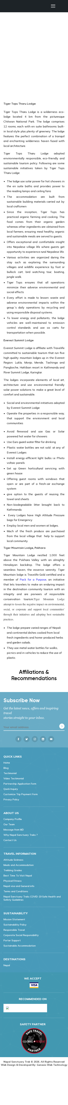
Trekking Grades (12, 870)
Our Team (9, 824)
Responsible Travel (14, 929)
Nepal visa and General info (18, 886)
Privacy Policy (11, 799)
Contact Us (10, 840)
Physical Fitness (12, 880)
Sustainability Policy (15, 924)
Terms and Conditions (15, 891)
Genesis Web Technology (52, 1064)
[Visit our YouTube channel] (51, 739)
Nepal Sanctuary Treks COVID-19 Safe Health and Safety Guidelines (32, 898)
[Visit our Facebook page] (18, 739)
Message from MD (13, 829)
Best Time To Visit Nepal (17, 875)
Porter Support (12, 940)
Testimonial (10, 773)
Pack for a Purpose (33, 579)
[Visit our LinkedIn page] (43, 739)
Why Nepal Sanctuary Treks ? (20, 834)
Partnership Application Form (19, 783)
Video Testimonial (13, 778)
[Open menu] (53, 6)
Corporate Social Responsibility (21, 935)
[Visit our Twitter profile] (27, 739)
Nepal (6, 965)
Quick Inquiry (10, 789)
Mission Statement (14, 919)
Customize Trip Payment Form (20, 794)
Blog (6, 768)
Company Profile (12, 819)
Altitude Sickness (13, 859)
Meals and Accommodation (18, 865)
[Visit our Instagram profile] (35, 739)
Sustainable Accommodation (19, 945)
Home (6, 762)
